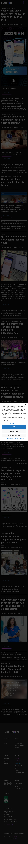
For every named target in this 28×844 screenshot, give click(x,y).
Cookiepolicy (7, 438)
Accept (14, 427)
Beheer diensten (13, 423)
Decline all (14, 431)
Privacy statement (14, 438)
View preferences (14, 435)
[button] (25, 404)
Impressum (21, 438)
